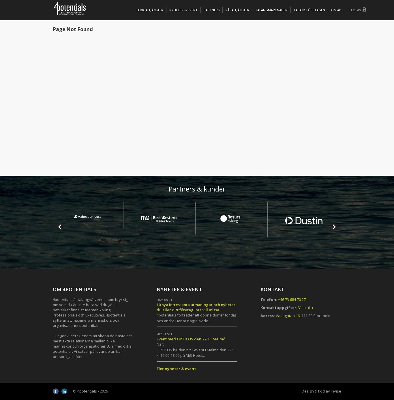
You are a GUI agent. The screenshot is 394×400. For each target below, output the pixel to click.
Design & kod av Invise (321, 391)
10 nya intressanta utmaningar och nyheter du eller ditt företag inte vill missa (196, 307)
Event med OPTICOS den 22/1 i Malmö (191, 339)
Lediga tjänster (149, 10)
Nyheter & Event (183, 10)
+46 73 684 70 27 (292, 299)
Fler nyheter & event (176, 368)
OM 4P (336, 10)
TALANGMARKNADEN (271, 10)
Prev (60, 227)
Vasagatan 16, (288, 315)
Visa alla (305, 307)
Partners (211, 10)
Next (333, 227)
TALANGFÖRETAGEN (309, 10)
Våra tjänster (237, 10)
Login (356, 10)
